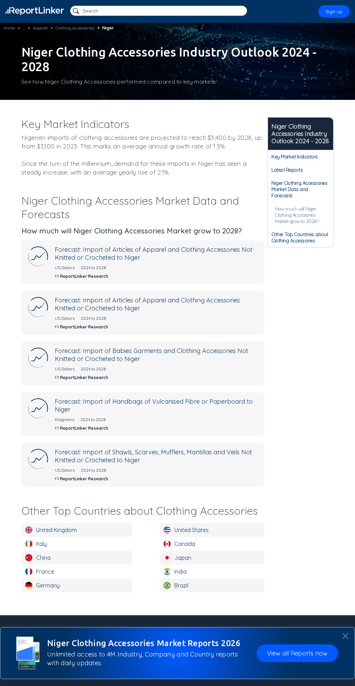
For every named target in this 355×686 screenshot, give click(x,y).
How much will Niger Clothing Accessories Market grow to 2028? (297, 215)
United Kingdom (56, 529)
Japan (182, 557)
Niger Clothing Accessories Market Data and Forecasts (299, 189)
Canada (184, 543)
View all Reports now (297, 653)
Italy (41, 543)
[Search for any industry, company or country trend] (76, 11)
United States (191, 529)
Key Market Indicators (294, 157)
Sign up (334, 11)
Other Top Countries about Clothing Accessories (299, 237)
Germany (48, 585)
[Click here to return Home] (34, 11)
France (45, 571)
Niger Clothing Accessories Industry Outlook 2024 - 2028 (300, 133)
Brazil (181, 585)
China (43, 557)
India (180, 571)
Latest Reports (287, 170)
